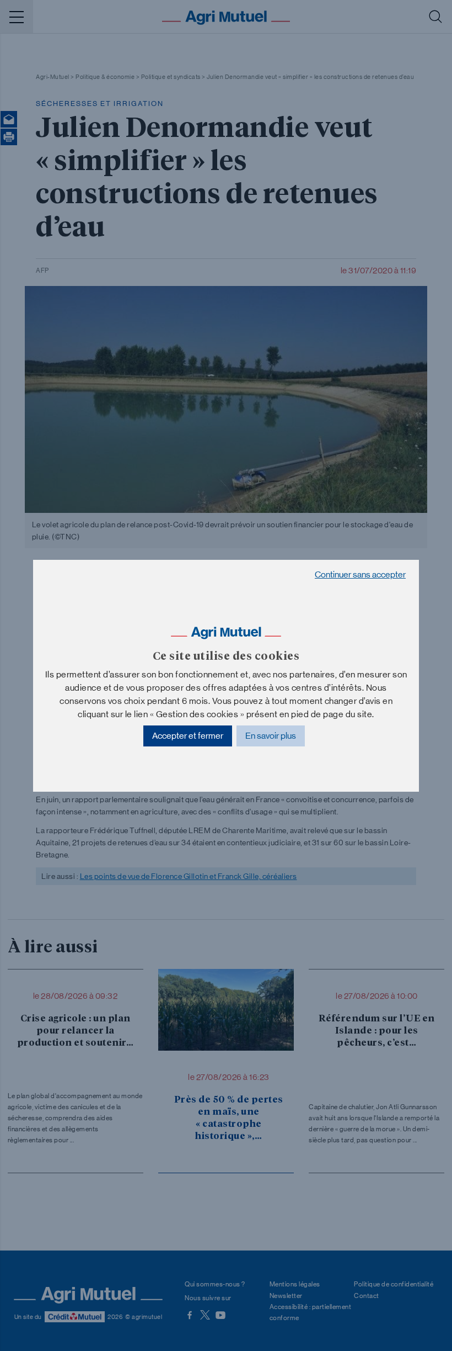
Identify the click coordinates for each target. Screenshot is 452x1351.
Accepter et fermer (187, 735)
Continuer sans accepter (360, 574)
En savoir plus (270, 735)
